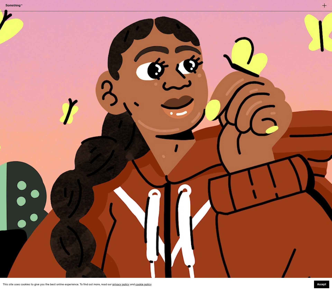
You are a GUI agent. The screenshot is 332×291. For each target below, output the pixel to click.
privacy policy (120, 284)
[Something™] (14, 5)
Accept (321, 284)
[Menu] (324, 5)
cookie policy (143, 284)
